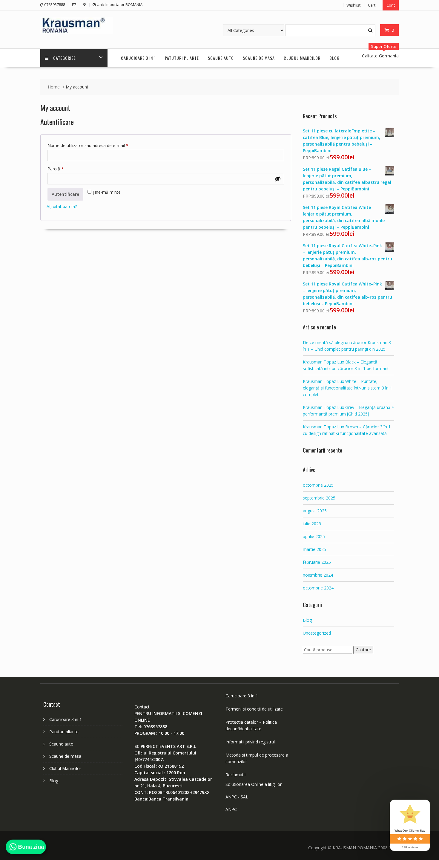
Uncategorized (317, 633)
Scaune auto (221, 58)
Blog (334, 58)
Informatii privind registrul (250, 742)
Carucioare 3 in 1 (138, 58)
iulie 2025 (312, 523)
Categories (64, 58)
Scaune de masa (259, 58)
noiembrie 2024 (318, 575)
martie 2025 (314, 549)
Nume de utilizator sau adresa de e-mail (98, 145)
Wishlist (353, 5)
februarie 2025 (317, 562)
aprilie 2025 (314, 536)
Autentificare (65, 194)
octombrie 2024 (318, 588)
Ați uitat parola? (62, 206)
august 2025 (315, 511)
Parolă (66, 169)
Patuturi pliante (182, 58)
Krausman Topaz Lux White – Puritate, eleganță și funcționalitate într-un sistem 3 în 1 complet (347, 387)
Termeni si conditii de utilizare (254, 709)
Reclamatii (235, 774)
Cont (390, 5)
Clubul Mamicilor (302, 58)
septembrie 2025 (319, 498)
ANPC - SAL (236, 797)
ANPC (231, 809)
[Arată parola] (277, 178)
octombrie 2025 (318, 485)
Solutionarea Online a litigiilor (253, 784)
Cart (371, 5)
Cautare (363, 650)
